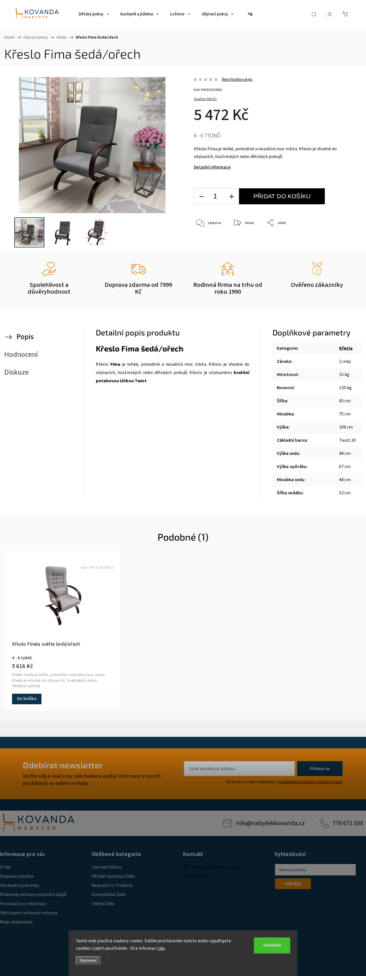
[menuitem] (94, 14)
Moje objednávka (16, 922)
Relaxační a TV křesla (112, 885)
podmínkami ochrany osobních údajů (311, 782)
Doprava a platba (16, 876)
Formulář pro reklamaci (23, 904)
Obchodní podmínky (19, 885)
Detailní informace (212, 167)
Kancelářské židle (109, 894)
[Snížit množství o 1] (201, 196)
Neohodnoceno (237, 79)
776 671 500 (348, 823)
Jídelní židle (103, 904)
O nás (5, 867)
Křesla (346, 348)
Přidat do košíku (282, 196)
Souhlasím (272, 945)
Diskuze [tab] (16, 372)
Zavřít (341, 241)
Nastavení (88, 960)
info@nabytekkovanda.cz (270, 823)
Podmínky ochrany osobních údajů (33, 894)
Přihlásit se (320, 768)
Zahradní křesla (107, 867)
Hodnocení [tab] (21, 354)
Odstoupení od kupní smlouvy (28, 913)
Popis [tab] (25, 337)
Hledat (293, 884)
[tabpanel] (62, 630)
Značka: (205, 99)
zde (161, 948)
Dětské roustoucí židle (113, 876)
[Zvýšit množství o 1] (231, 196)
